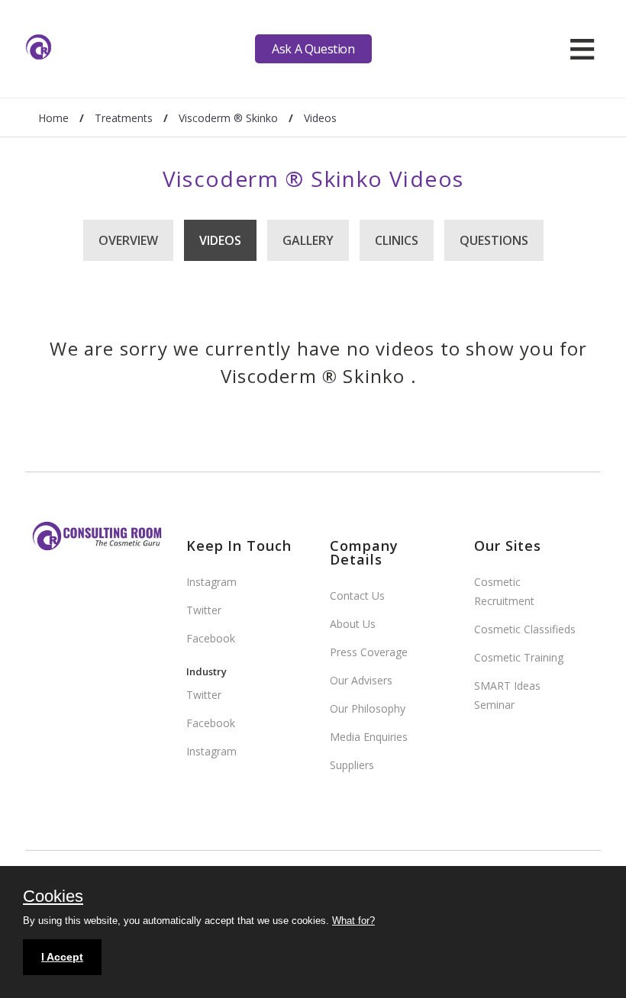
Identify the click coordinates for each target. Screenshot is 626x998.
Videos (220, 240)
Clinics (396, 240)
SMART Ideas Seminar (507, 695)
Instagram (211, 582)
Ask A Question (313, 48)
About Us (353, 624)
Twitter (203, 610)
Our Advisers (361, 680)
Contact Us (357, 595)
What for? (353, 920)
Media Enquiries (369, 736)
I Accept (62, 957)
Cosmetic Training (518, 657)
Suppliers (352, 765)
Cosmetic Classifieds (525, 629)
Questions (494, 240)
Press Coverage (369, 652)
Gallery (308, 240)
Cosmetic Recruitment (504, 591)
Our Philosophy (367, 708)
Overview (128, 240)
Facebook (210, 638)
